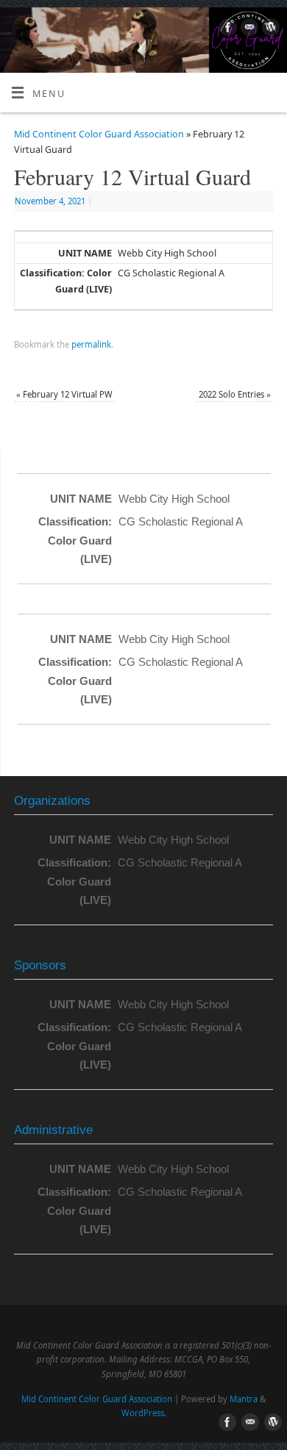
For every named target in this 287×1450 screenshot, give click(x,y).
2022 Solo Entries (235, 394)
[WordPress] (269, 29)
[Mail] (247, 29)
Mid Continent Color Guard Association (99, 134)
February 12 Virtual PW (64, 394)
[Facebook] (226, 29)
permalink (91, 344)
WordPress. (143, 1412)
